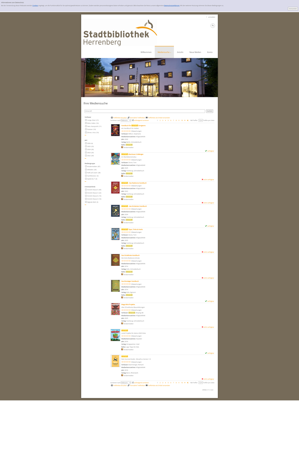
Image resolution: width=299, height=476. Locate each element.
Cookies (35, 5)
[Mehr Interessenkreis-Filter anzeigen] (85, 205)
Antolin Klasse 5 (92, 190)
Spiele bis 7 (91, 179)
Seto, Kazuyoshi (92, 126)
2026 (89, 143)
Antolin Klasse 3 (92, 193)
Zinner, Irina (91, 132)
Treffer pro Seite (208, 120)
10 (182, 120)
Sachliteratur (91, 176)
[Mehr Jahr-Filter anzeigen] (85, 158)
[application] (164, 52)
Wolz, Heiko (91, 123)
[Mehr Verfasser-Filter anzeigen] (85, 135)
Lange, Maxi (91, 120)
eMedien (90, 170)
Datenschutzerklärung (171, 5)
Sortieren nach (115, 120)
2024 (89, 149)
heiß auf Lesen (92, 173)
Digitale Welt (91, 202)
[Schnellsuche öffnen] (213, 26)
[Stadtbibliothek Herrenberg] (120, 33)
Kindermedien (92, 166)
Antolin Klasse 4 (92, 199)
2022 (89, 156)
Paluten (90, 129)
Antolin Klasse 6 (92, 196)
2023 (89, 153)
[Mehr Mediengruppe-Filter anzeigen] (85, 181)
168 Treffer (194, 120)
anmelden (211, 17)
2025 (89, 146)
